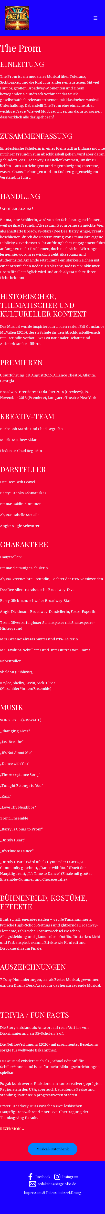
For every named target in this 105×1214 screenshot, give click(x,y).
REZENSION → (12, 1129)
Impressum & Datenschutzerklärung (52, 1192)
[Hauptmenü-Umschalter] (95, 18)
